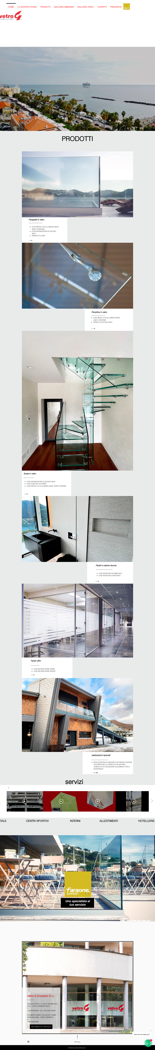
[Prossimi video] (152, 801)
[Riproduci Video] (25, 801)
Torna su (77, 1042)
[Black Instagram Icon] (28, 1042)
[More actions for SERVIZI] (10, 788)
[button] (10, 788)
